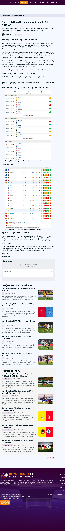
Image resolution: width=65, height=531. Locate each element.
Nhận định (24, 2)
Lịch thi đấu (50, 2)
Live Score (9, 2)
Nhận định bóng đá (17, 15)
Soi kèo (31, 2)
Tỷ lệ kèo (38, 2)
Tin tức (57, 2)
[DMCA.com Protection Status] (23, 502)
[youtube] (63, 491)
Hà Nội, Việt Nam (57, 495)
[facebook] (60, 491)
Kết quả (17, 2)
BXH (43, 2)
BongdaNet (6, 15)
